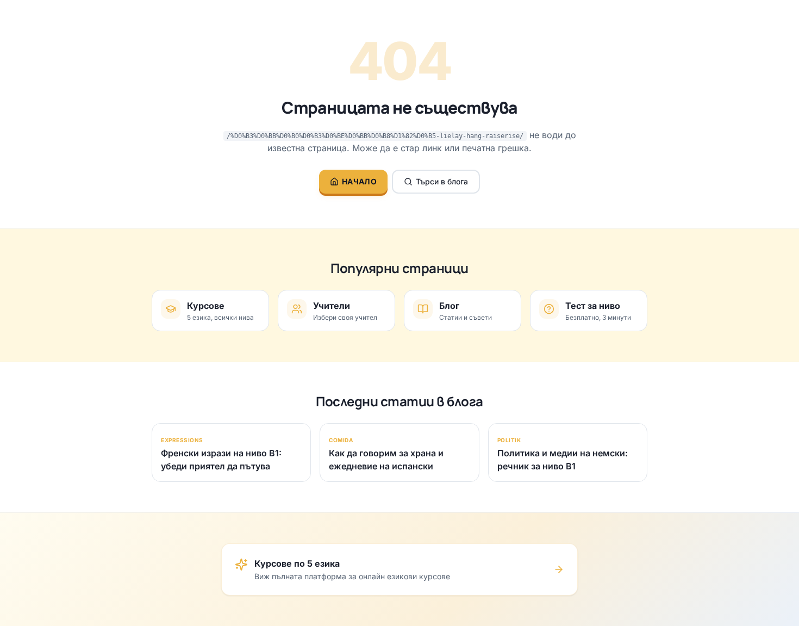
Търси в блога (442, 181)
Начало (359, 181)
